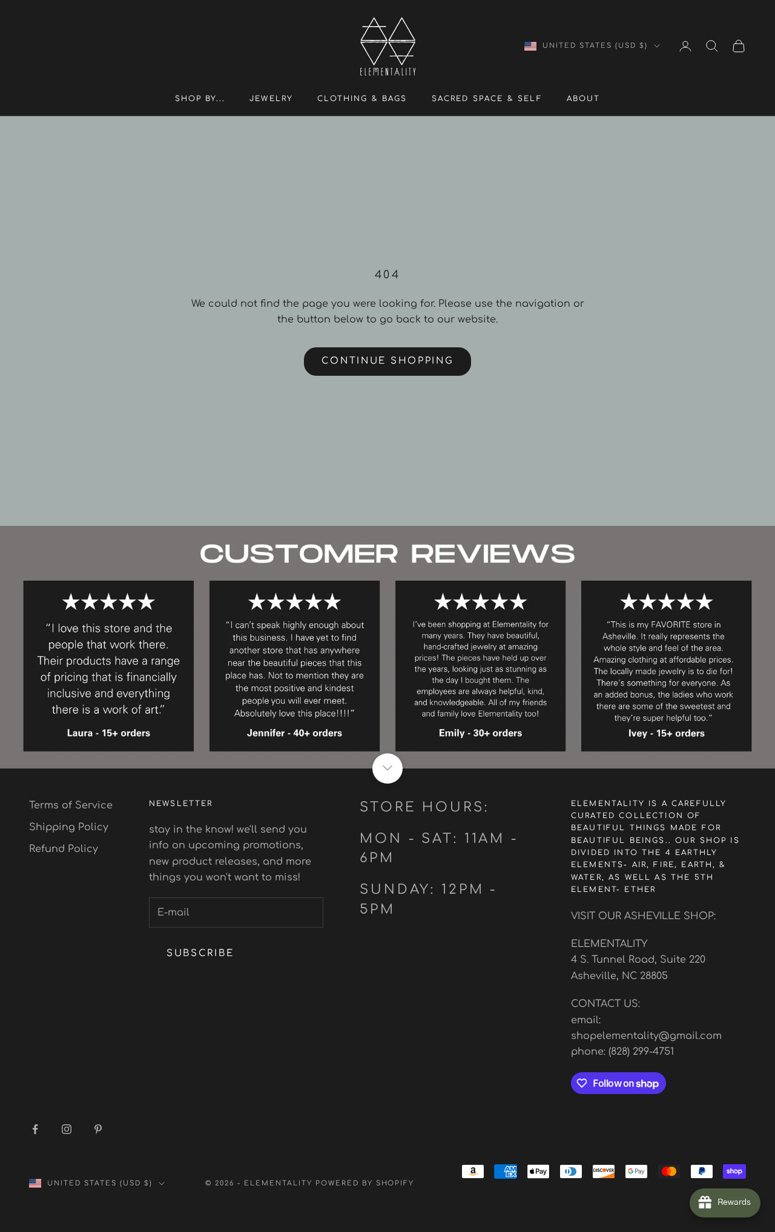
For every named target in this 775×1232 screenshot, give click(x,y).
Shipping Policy (68, 827)
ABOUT (584, 98)
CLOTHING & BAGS (362, 98)
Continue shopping (388, 361)
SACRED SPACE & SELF (487, 98)
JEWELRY (271, 98)
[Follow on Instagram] (67, 1129)
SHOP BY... (200, 98)
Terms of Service (71, 805)
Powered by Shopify (365, 1183)
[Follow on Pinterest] (98, 1129)
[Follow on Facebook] (35, 1129)
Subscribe (200, 953)
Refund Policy (63, 849)
